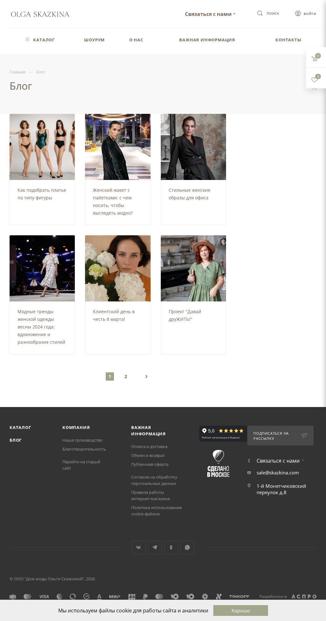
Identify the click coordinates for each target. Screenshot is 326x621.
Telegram (155, 547)
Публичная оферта (149, 464)
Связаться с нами (208, 13)
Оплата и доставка (149, 446)
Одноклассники (171, 547)
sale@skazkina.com (278, 472)
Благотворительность (84, 449)
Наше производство (82, 440)
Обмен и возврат (148, 455)
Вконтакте (138, 547)
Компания (76, 427)
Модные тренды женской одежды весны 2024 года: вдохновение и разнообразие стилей (41, 326)
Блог (16, 440)
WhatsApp (187, 547)
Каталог (20, 427)
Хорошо (240, 610)
